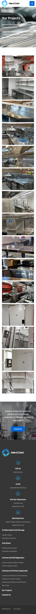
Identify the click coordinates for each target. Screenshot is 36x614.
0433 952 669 (18, 472)
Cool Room (6, 543)
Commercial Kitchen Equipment (15, 570)
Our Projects (7, 590)
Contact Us (6, 595)
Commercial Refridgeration (13, 557)
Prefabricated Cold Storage (13, 530)
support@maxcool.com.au (18, 488)
